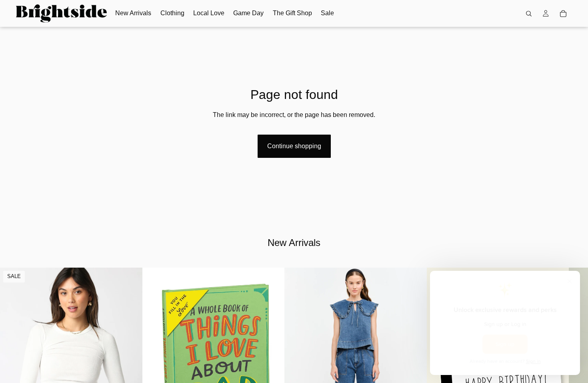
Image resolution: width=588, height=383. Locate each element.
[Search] (529, 13)
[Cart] (563, 13)
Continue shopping (294, 146)
